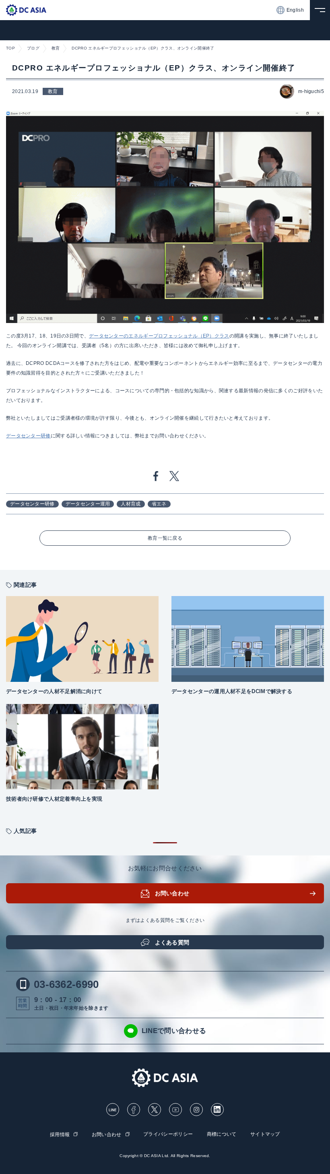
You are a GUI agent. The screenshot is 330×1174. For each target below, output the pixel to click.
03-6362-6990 (66, 984)
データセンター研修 (32, 503)
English (295, 10)
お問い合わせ (172, 893)
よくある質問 (172, 942)
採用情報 (60, 1134)
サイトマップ (265, 1134)
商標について (222, 1134)
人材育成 (130, 503)
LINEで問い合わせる (174, 1031)
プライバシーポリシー (168, 1134)
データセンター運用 (88, 503)
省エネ (159, 503)
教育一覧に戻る (165, 538)
